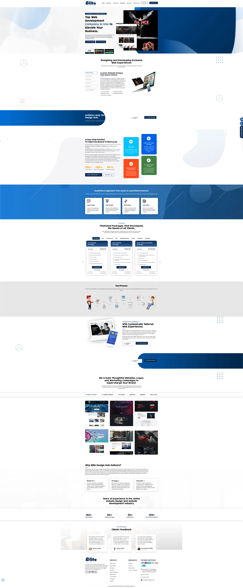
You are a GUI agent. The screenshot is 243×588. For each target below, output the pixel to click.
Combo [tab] (133, 238)
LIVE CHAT (144, 2)
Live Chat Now (103, 273)
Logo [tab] (102, 238)
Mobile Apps (113, 574)
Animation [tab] (140, 238)
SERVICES (108, 3)
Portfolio (130, 563)
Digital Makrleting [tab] (124, 238)
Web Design (112, 566)
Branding (112, 570)
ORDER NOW (97, 267)
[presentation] (83, 262)
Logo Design (113, 563)
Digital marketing (114, 572)
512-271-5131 (153, 2)
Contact (130, 566)
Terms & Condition (132, 570)
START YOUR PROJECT (93, 175)
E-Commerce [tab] (109, 238)
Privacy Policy (131, 568)
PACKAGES (122, 3)
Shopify (111, 581)
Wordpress (112, 578)
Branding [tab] (147, 238)
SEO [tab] (116, 238)
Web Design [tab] (96, 238)
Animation (112, 568)
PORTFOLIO (115, 3)
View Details (97, 269)
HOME (103, 3)
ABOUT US (129, 3)
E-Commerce (113, 576)
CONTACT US (136, 3)
